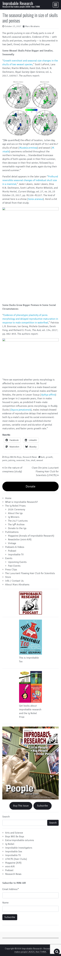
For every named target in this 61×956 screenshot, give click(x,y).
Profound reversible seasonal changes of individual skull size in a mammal (30, 180)
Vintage (12, 543)
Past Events (14, 565)
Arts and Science (14, 832)
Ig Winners (13, 517)
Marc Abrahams (32, 26)
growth (49, 457)
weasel (39, 460)
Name (5, 902)
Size (28, 460)
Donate (30, 486)
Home (8, 498)
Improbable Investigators (18, 847)
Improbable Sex (13, 851)
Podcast (12, 550)
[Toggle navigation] (55, 5)
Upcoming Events (17, 562)
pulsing (11, 460)
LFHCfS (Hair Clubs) (16, 859)
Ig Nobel (9, 844)
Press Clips (11, 569)
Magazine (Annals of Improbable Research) (31, 535)
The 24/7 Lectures (18, 520)
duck (43, 457)
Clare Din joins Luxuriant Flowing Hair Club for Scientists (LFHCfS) (45, 471)
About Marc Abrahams (17, 584)
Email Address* (10, 889)
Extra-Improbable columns (19, 840)
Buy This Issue (21, 805)
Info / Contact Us (14, 580)
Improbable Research (18, 3)
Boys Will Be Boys (13, 457)
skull (33, 460)
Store (8, 577)
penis (4, 460)
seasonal (20, 460)
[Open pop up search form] (57, 952)
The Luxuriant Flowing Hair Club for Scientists (30, 573)
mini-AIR (10, 866)
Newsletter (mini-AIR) (19, 539)
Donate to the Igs (17, 528)
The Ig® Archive (16, 524)
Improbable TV (16, 554)
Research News (30, 457)
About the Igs (15, 513)
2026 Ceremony (16, 509)
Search (6, 816)
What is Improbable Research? (21, 502)
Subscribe (42, 805)
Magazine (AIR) (13, 862)
